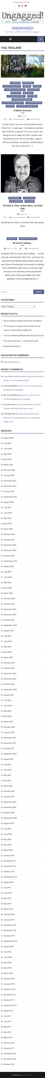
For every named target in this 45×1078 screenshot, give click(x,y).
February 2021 (9, 791)
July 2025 (7, 508)
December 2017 (10, 989)
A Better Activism (23, 110)
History (37, 86)
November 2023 (10, 615)
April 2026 (8, 459)
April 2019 (8, 904)
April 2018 (8, 968)
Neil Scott (16, 93)
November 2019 (10, 866)
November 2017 (10, 995)
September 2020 (10, 818)
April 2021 (8, 781)
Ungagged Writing (34, 103)
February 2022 (9, 727)
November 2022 (10, 679)
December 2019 (10, 861)
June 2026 (8, 449)
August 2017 (9, 1011)
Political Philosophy (16, 96)
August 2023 (9, 631)
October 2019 (9, 872)
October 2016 (9, 1064)
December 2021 (10, 738)
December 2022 (10, 674)
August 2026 (9, 438)
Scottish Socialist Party (12, 103)
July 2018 (7, 952)
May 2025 (7, 518)
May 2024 (7, 583)
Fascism (27, 86)
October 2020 (9, 813)
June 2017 (8, 1021)
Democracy (28, 83)
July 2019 (7, 888)
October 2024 (9, 556)
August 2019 (9, 882)
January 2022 (9, 732)
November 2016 (10, 1059)
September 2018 (10, 941)
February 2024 (9, 599)
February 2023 (9, 663)
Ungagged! (23, 28)
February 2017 (9, 1043)
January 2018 (9, 984)
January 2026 (9, 475)
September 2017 (10, 1005)
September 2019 (10, 877)
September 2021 (10, 754)
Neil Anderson (16, 201)
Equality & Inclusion (12, 86)
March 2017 (8, 1038)
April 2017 (8, 1032)
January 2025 (9, 540)
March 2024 (8, 593)
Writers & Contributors (27, 106)
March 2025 (8, 529)
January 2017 (9, 1048)
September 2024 (10, 561)
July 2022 (7, 700)
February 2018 (9, 979)
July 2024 (7, 572)
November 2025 (10, 486)
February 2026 (9, 470)
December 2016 (10, 1054)
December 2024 (10, 545)
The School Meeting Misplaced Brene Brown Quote (24, 336)
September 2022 (10, 690)
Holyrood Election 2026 (14, 89)
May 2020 (7, 839)
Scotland (32, 96)
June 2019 (8, 893)
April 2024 (8, 588)
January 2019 (9, 920)
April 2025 (8, 524)
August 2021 (9, 759)
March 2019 (8, 909)
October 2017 (9, 1000)
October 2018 (9, 936)
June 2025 (8, 513)
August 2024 (9, 566)
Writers (10, 106)
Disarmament (15, 198)
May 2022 (7, 711)
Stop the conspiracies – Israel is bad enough (21, 341)
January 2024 (9, 604)
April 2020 (8, 845)
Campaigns (15, 83)
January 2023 (9, 668)
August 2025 (9, 502)
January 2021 (9, 797)
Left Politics (33, 89)
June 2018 (8, 957)
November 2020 (10, 807)
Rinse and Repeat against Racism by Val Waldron (23, 321)
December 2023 (10, 609)
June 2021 (8, 770)
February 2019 (9, 914)
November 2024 (10, 550)
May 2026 (7, 454)
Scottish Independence (22, 99)
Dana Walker (9, 376)
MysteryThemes (27, 1075)
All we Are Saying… (22, 243)
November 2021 (10, 743)
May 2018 (7, 963)
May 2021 (7, 775)
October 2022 (9, 684)
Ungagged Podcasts (28, 238)
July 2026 (7, 443)
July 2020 (7, 829)
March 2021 (8, 786)
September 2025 (10, 497)
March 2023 (8, 657)
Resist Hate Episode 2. (12, 346)
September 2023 (10, 625)
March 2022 (8, 722)
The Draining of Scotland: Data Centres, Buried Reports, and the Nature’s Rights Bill (22, 328)
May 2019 (7, 898)
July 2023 (7, 636)
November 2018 (10, 930)
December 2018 (10, 925)
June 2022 (8, 706)
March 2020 (8, 850)
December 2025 (10, 481)
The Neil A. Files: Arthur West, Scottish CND (22, 207)
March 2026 (8, 465)
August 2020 (9, 823)
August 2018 (9, 947)
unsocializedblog (18, 119)
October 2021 (9, 748)
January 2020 (9, 856)
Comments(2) (32, 248)
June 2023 (8, 641)
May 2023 (7, 647)
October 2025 (9, 492)
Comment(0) (35, 119)
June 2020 (8, 834)
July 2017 (7, 1016)
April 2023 (8, 652)
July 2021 (7, 765)
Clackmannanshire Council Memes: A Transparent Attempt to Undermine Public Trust (22, 418)
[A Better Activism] (22, 66)
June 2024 (8, 577)
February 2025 (9, 534)
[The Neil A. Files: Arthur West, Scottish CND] (22, 173)
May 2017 (7, 1027)
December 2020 (10, 802)
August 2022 (9, 695)
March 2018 (8, 973)
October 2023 (9, 620)
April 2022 (8, 716)
